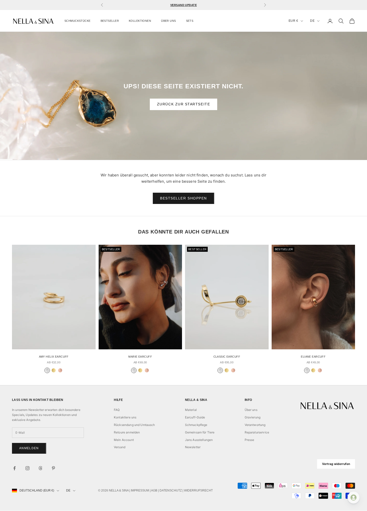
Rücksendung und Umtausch (134, 425)
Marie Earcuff (140, 356)
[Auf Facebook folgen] (14, 468)
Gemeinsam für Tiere (200, 432)
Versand (119, 447)
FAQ (117, 410)
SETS (189, 20)
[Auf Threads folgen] (40, 468)
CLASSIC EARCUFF (226, 356)
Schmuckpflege (196, 425)
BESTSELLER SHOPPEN (183, 198)
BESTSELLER (110, 20)
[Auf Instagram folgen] (27, 468)
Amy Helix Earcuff (54, 356)
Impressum (140, 490)
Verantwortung (255, 425)
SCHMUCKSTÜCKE (77, 20)
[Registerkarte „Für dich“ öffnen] (354, 497)
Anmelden (29, 448)
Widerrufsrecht (198, 490)
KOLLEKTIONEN (140, 20)
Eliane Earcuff (313, 356)
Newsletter (193, 447)
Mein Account (124, 440)
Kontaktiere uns (125, 417)
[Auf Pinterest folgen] (53, 468)
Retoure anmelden (127, 432)
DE (312, 21)
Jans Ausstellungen (199, 440)
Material (191, 410)
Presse (249, 440)
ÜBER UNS (168, 20)
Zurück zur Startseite (183, 104)
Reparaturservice (257, 432)
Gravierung (253, 417)
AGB (154, 490)
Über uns (251, 410)
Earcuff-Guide (195, 417)
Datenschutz (171, 490)
